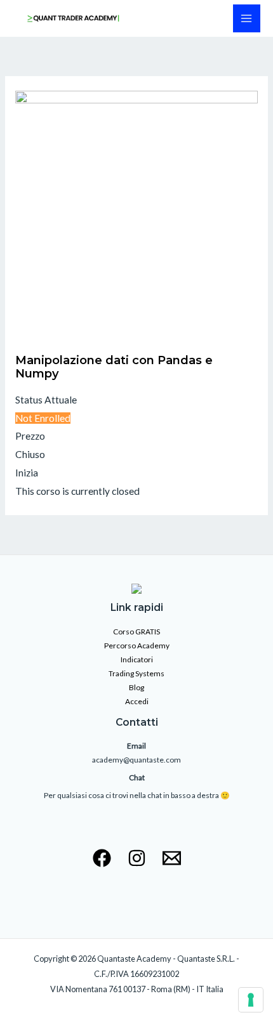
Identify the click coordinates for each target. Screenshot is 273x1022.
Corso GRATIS (136, 631)
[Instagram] (136, 858)
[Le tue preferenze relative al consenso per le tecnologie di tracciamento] (251, 1000)
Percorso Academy (137, 645)
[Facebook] (102, 858)
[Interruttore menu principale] (246, 18)
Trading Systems (136, 673)
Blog (136, 687)
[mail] (171, 858)
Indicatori (137, 659)
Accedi (137, 701)
